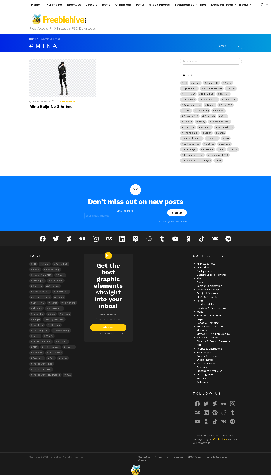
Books (244, 4)
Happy (201, 121)
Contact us (220, 439)
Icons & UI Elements (209, 315)
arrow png (189, 94)
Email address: (125, 211)
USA (219, 160)
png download (191, 144)
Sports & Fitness (207, 356)
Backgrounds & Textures (212, 274)
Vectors (91, 4)
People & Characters (209, 348)
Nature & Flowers (207, 337)
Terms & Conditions (216, 457)
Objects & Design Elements (213, 341)
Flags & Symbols (207, 296)
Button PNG (207, 94)
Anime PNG (212, 83)
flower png (203, 110)
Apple (228, 83)
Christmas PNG (209, 99)
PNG (227, 138)
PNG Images (53, 4)
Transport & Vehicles (209, 370)
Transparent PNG (219, 155)
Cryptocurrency (192, 105)
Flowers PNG (191, 116)
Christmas (189, 99)
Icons (106, 4)
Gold (224, 116)
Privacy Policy (162, 457)
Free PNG (209, 116)
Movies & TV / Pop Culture (213, 333)
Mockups (74, 4)
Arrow (231, 88)
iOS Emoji (206, 127)
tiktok (234, 149)
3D (185, 83)
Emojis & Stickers (207, 293)
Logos (200, 319)
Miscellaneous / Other (210, 326)
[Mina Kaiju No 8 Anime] (62, 78)
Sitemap (178, 457)
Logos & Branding (208, 322)
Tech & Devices (206, 363)
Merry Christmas (193, 138)
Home (35, 4)
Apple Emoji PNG (213, 88)
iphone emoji (191, 133)
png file (210, 144)
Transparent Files (193, 155)
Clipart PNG (230, 99)
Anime (196, 83)
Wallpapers (203, 381)
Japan (208, 133)
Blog (203, 4)
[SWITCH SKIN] (262, 5)
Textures (202, 367)
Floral (187, 110)
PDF (199, 344)
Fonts (140, 4)
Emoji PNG (226, 105)
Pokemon (208, 149)
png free (225, 144)
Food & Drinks (205, 304)
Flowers (219, 110)
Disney (211, 105)
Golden (188, 121)
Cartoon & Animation (209, 285)
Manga (221, 133)
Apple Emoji (190, 88)
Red (222, 149)
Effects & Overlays (208, 289)
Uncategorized (205, 374)
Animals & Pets (206, 263)
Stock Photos (159, 4)
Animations (123, 4)
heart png (189, 127)
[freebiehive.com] (135, 470)
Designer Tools (222, 4)
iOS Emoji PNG (225, 127)
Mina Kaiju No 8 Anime (51, 106)
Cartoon (224, 94)
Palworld (213, 138)
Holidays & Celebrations (211, 308)
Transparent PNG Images (197, 160)
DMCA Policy (194, 457)
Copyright (143, 460)
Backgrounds (184, 4)
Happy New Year (220, 121)
